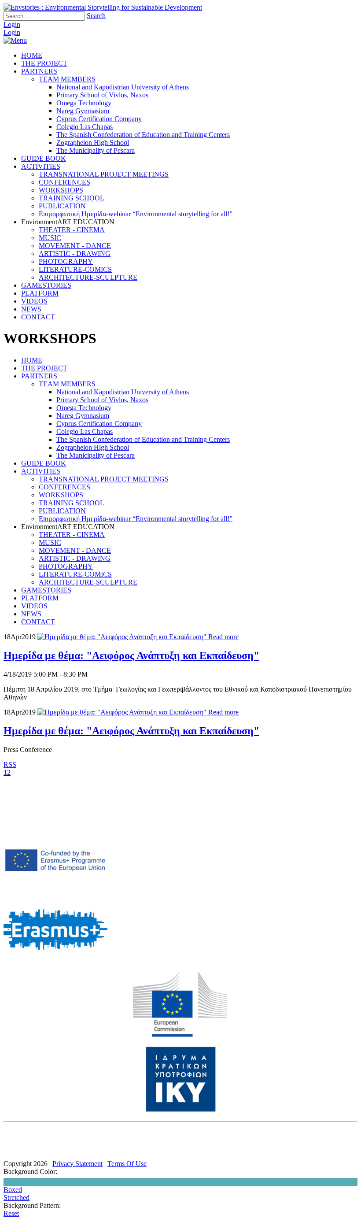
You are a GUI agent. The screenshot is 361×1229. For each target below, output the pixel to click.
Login (12, 24)
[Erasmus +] (55, 892)
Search (96, 15)
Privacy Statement (77, 1163)
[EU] (180, 1035)
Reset (11, 1213)
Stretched (16, 1197)
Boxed (13, 1189)
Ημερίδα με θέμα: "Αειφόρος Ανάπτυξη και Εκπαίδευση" (131, 655)
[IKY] (180, 1110)
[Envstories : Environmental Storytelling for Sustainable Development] (103, 7)
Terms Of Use (127, 1163)
